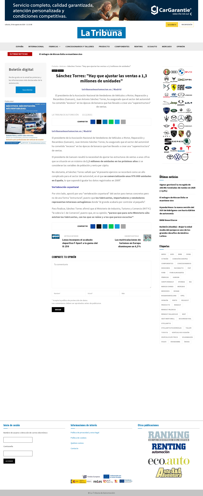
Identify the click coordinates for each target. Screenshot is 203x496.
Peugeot (185, 300)
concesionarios (184, 263)
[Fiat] (181, 90)
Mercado (167, 46)
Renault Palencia (168, 309)
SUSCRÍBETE (172, 25)
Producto (104, 46)
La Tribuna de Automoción (65, 114)
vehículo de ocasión (180, 332)
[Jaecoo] (188, 98)
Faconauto (179, 268)
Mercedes (165, 291)
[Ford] (188, 90)
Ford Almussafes (177, 273)
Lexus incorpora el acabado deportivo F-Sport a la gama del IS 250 (80, 243)
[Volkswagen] (177, 160)
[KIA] (188, 105)
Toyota (164, 332)
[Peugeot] (173, 136)
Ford (163, 273)
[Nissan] (181, 129)
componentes (167, 263)
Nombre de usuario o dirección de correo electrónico (25, 432)
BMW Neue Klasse (168, 220)
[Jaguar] (166, 105)
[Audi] (173, 75)
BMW (180, 254)
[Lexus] (188, 113)
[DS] (166, 90)
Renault (177, 305)
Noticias (63, 66)
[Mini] (166, 129)
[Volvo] (184, 160)
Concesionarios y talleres (79, 46)
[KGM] (180, 105)
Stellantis (166, 323)
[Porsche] (181, 136)
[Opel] (166, 136)
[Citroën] (166, 82)
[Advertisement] (101, 382)
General (61, 70)
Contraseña (8, 446)
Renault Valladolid (169, 314)
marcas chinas (167, 286)
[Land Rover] (173, 113)
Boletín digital (21, 69)
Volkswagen (187, 337)
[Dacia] (181, 82)
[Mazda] (173, 121)
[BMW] (181, 75)
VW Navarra (175, 342)
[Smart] (166, 152)
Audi (172, 254)
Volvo (163, 342)
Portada (55, 66)
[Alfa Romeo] (166, 75)
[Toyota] (170, 160)
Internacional (36, 46)
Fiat (189, 268)
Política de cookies (78, 438)
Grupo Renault (167, 282)
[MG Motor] (188, 121)
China (188, 254)
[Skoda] (186, 144)
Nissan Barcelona (168, 296)
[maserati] (166, 121)
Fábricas (53, 46)
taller (188, 328)
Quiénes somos (77, 443)
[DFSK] (188, 82)
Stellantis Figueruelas (171, 328)
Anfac (163, 254)
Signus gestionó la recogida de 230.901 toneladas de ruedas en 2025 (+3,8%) (177, 187)
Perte (174, 300)
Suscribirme (27, 90)
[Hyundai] (173, 98)
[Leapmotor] (181, 113)
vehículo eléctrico (169, 337)
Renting (138, 46)
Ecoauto (152, 46)
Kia (190, 282)
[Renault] (188, 136)
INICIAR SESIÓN (187, 24)
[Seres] (177, 144)
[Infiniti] (181, 98)
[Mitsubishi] (173, 129)
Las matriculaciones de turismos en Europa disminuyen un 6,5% (128, 243)
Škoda (186, 342)
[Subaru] (173, 152)
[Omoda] (188, 129)
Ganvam (176, 277)
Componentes (122, 46)
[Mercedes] (181, 121)
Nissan (176, 291)
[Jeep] (173, 105)
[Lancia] (166, 113)
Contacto (74, 448)
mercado (181, 286)
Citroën (164, 259)
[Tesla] (188, 152)
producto (165, 305)
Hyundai (181, 282)
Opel (182, 296)
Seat (184, 314)
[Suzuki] (181, 152)
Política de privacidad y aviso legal (85, 432)
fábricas (165, 277)
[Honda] (166, 98)
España (19, 46)
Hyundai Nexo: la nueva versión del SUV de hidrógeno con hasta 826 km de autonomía (81, 54)
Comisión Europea (180, 259)
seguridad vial (185, 319)
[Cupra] (173, 82)
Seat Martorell (168, 319)
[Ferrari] (173, 90)
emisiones (165, 268)
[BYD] (188, 75)
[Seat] (168, 144)
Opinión (181, 46)
